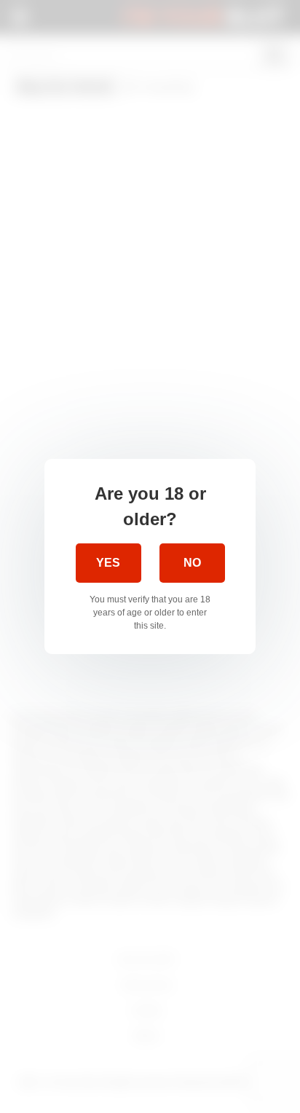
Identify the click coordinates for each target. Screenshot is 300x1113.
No (192, 562)
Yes (108, 562)
